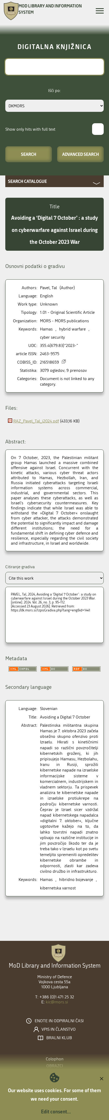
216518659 (49, 362)
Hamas (46, 329)
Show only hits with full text (30, 129)
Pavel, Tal (48, 287)
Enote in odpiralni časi (59, 1021)
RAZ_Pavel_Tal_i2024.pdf (36, 421)
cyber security (52, 337)
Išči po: (54, 90)
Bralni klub (59, 1038)
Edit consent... (56, 1111)
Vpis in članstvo (59, 1029)
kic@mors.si (57, 1001)
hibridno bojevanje (76, 879)
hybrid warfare (72, 329)
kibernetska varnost (58, 887)
